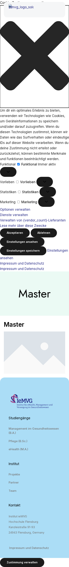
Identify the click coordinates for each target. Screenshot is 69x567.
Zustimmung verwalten (22, 562)
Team (12, 491)
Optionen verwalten (15, 209)
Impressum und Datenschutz (22, 263)
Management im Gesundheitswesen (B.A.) (34, 431)
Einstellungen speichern (23, 250)
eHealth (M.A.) (18, 449)
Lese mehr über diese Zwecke (23, 226)
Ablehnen (43, 232)
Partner (14, 482)
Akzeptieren (15, 232)
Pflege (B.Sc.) (18, 441)
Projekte (14, 474)
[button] (34, 56)
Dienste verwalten (14, 215)
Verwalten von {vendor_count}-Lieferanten (33, 220)
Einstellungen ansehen (22, 241)
